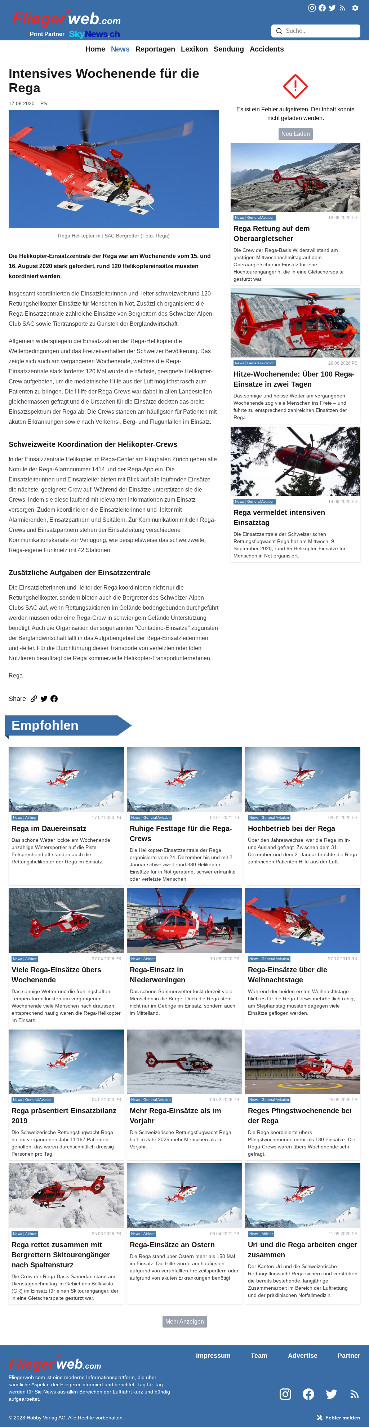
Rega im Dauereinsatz (37, 751)
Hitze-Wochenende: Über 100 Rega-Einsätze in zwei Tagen (291, 296)
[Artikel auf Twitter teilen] (44, 698)
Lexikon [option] (194, 49)
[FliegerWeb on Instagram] (312, 8)
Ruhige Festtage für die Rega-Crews (174, 751)
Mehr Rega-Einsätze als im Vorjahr (171, 1034)
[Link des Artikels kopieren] (33, 698)
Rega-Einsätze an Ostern (159, 1167)
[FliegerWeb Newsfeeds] (342, 8)
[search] (279, 31)
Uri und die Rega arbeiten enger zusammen (301, 1167)
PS (43, 103)
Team (259, 1355)
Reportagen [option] (155, 49)
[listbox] (95, 49)
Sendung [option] (229, 49)
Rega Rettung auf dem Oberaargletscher (282, 147)
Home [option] (95, 49)
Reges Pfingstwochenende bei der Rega (297, 1034)
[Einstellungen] (355, 8)
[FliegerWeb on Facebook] (322, 8)
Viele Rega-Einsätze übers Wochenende (61, 892)
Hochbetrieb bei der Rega (278, 751)
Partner (349, 1355)
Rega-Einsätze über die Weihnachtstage (296, 892)
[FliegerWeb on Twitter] (332, 8)
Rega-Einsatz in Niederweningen (169, 892)
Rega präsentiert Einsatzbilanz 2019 (55, 1034)
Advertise (302, 1355)
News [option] (120, 49)
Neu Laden (295, 134)
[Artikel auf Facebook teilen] (54, 698)
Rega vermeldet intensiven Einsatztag (279, 431)
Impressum (213, 1355)
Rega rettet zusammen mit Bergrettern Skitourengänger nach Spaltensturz (57, 1171)
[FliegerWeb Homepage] (65, 16)
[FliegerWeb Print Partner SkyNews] (93, 33)
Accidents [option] (267, 49)
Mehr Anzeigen (184, 1322)
